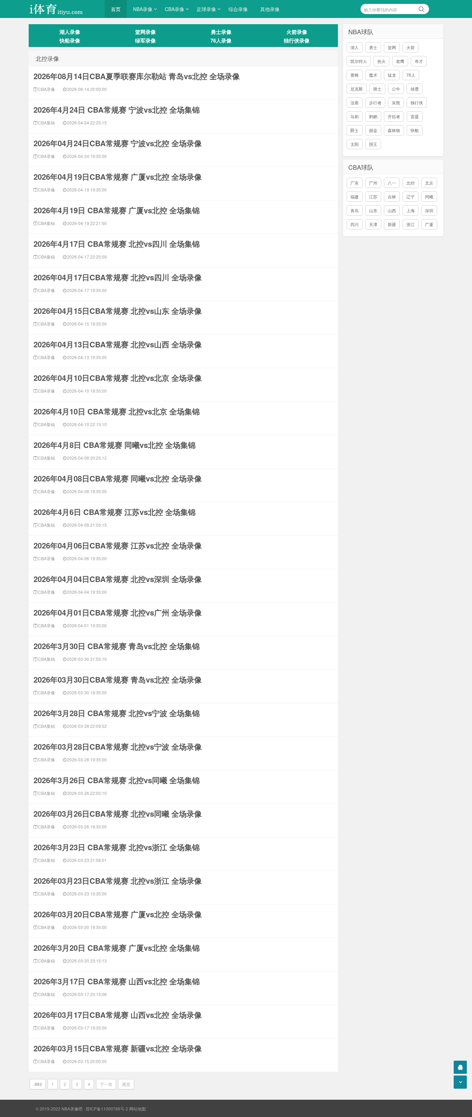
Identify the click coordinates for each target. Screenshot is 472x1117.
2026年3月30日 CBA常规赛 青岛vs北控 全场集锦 (117, 645)
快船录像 (69, 40)
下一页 (106, 1084)
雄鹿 (414, 89)
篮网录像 (145, 32)
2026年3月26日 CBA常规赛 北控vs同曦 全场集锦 (117, 780)
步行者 (375, 102)
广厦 (429, 224)
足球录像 (206, 9)
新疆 (392, 224)
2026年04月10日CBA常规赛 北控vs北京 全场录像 (118, 377)
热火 (381, 61)
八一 (392, 183)
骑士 (377, 89)
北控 (410, 183)
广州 (373, 183)
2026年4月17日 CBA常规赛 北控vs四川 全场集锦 (117, 243)
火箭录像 (296, 32)
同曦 (429, 196)
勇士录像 (221, 32)
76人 (410, 75)
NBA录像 (142, 9)
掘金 (373, 130)
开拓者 (394, 116)
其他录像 (270, 9)
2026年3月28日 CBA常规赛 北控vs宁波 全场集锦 (117, 713)
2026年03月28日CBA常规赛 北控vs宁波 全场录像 (118, 746)
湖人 (354, 47)
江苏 (373, 196)
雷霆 (414, 116)
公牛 (396, 89)
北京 (429, 183)
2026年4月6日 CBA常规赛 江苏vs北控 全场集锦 (115, 511)
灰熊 (396, 102)
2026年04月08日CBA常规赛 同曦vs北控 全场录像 (118, 478)
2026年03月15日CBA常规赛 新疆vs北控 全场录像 (118, 1048)
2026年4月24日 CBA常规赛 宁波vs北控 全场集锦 (117, 109)
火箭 (410, 47)
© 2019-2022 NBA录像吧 (59, 1108)
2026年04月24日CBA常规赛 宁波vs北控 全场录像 (118, 143)
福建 (354, 196)
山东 (373, 210)
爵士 (354, 130)
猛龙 (392, 75)
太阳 (354, 144)
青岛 (354, 210)
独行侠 (416, 102)
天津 (373, 224)
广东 (354, 183)
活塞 (354, 102)
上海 (410, 210)
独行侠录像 (297, 40)
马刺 (354, 116)
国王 (373, 144)
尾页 (126, 1084)
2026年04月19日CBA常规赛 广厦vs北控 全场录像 (118, 176)
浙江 (410, 224)
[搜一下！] (421, 8)
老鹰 (400, 61)
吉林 (392, 196)
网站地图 (137, 1108)
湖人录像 (69, 32)
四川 (354, 224)
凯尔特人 (358, 61)
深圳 (429, 210)
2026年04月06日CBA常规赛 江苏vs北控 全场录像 (118, 545)
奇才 (419, 61)
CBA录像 (174, 9)
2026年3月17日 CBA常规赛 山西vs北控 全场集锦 (117, 981)
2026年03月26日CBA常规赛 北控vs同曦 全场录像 (118, 813)
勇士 (373, 47)
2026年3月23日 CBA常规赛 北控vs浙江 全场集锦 (117, 847)
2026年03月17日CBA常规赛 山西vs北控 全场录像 (118, 1014)
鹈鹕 (373, 116)
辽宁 (410, 196)
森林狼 (394, 130)
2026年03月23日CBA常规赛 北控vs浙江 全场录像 (118, 880)
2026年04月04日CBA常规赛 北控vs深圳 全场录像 (118, 578)
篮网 (392, 47)
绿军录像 (145, 40)
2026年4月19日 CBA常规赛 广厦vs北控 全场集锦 (117, 210)
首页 (116, 9)
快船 (414, 130)
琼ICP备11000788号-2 (107, 1108)
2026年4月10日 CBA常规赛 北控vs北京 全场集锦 (117, 411)
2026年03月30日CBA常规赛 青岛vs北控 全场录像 (118, 679)
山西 (392, 210)
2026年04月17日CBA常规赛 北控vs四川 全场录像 (118, 277)
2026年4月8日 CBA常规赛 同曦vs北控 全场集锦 (115, 444)
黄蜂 (354, 75)
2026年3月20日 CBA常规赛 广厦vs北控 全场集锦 (117, 947)
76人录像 (221, 40)
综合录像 (238, 9)
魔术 (373, 75)
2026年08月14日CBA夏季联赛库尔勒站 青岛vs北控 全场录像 (137, 76)
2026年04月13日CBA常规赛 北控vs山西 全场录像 (118, 344)
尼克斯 (356, 89)
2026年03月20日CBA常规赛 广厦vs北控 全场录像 (118, 914)
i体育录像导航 (63, 9)
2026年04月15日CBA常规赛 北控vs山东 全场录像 (118, 310)
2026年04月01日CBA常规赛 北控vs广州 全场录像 (118, 612)
